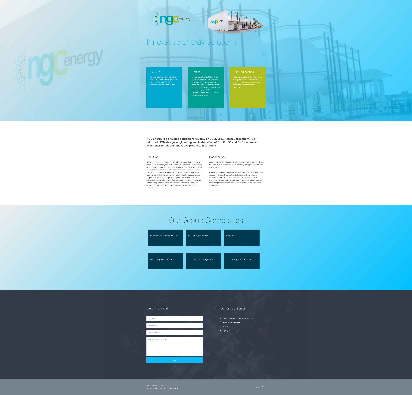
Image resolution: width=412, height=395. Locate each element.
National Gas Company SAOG (164, 235)
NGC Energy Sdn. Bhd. (199, 235)
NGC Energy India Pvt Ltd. (238, 259)
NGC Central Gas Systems (200, 259)
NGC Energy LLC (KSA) (161, 259)
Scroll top (257, 387)
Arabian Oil (231, 235)
